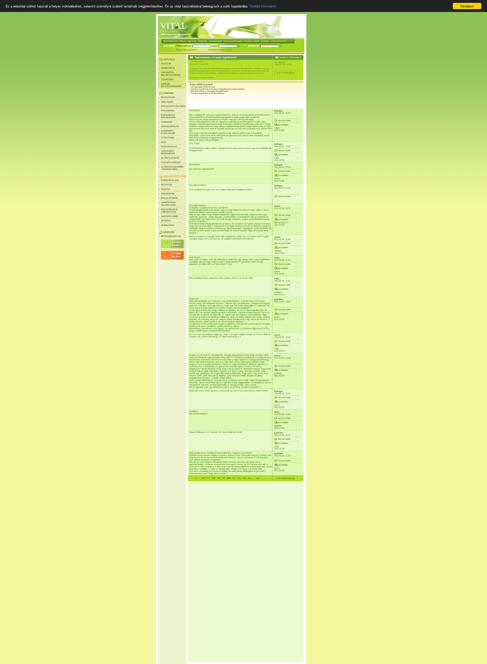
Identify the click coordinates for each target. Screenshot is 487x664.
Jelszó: (215, 46)
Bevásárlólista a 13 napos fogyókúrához (210, 91)
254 (244, 478)
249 (218, 478)
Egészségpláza (170, 180)
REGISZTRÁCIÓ (170, 41)
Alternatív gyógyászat (168, 132)
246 (203, 478)
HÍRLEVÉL (192, 41)
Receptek (166, 185)
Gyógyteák (167, 137)
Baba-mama (167, 102)
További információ (262, 6)
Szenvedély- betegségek (168, 152)
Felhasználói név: (184, 46)
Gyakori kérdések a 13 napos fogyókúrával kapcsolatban (218, 89)
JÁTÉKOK (265, 41)
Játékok (165, 220)
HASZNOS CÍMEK (251, 41)
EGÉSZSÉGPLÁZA (279, 41)
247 (208, 478)
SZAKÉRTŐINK (215, 41)
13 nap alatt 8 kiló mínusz (203, 87)
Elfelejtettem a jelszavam (219, 50)
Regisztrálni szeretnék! (187, 50)
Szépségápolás (170, 126)
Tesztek (165, 189)
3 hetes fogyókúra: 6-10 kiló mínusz (207, 93)
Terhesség (167, 79)
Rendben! (467, 6)
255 (249, 478)
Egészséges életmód (173, 106)
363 (258, 478)
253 (239, 478)
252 (234, 478)
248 (213, 478)
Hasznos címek (169, 216)
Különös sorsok (171, 162)
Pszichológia (169, 146)
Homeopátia (168, 68)
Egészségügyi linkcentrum (169, 210)
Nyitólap (166, 63)
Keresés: (254, 46)
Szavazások (167, 225)
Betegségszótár (171, 236)
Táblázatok (167, 193)
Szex (163, 142)
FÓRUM (182, 41)
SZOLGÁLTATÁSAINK (233, 41)
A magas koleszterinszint (171, 85)
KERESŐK (202, 41)
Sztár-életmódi (170, 158)
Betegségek (168, 97)
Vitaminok (166, 122)
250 (223, 478)
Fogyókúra (167, 110)
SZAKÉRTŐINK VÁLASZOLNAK (168, 203)
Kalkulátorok (169, 198)
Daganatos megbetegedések (171, 73)
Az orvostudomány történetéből (172, 168)
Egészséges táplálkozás (168, 116)
